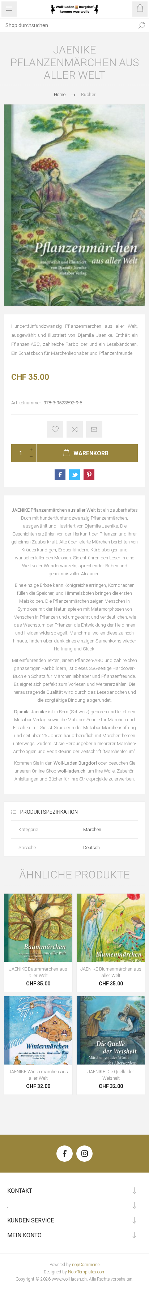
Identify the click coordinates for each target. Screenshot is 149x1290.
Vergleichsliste (75, 429)
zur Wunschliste (55, 429)
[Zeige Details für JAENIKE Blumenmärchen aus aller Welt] (111, 928)
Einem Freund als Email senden (94, 429)
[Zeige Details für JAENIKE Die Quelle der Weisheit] (111, 1030)
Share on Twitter (74, 474)
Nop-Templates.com (87, 1271)
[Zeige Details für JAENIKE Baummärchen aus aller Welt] (38, 928)
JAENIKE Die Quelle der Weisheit (111, 1075)
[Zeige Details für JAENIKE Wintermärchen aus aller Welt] (38, 1030)
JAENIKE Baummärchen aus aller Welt (38, 972)
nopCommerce (85, 1264)
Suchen (142, 25)
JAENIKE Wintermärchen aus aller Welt (38, 1075)
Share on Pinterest (89, 474)
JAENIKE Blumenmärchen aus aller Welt (110, 972)
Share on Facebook (60, 474)
